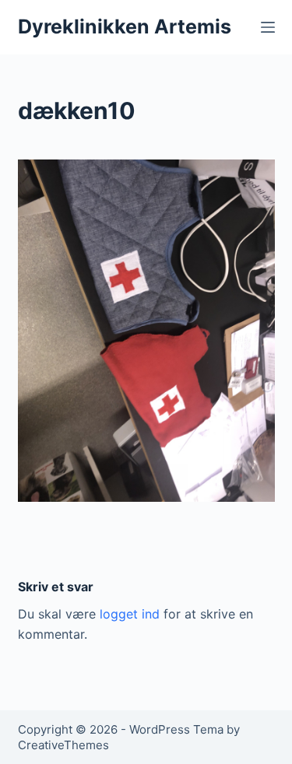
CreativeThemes (63, 745)
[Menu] (268, 27)
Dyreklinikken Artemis (124, 26)
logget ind (130, 614)
